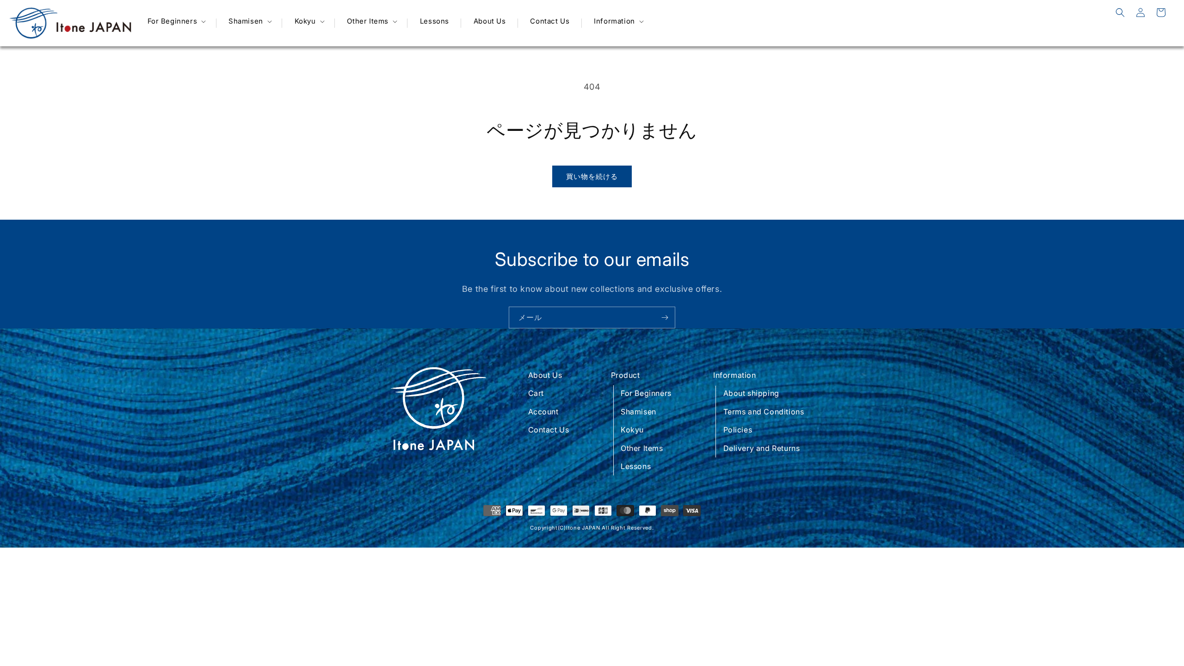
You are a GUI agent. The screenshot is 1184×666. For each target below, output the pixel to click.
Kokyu (632, 429)
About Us (545, 375)
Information (734, 375)
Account (543, 411)
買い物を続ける (592, 176)
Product (625, 375)
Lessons (636, 466)
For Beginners (646, 393)
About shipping (751, 393)
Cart (536, 393)
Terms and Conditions (763, 411)
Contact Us (548, 429)
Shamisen (638, 411)
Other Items (642, 448)
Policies (737, 429)
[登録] (664, 317)
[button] (176, 21)
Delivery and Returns (761, 448)
